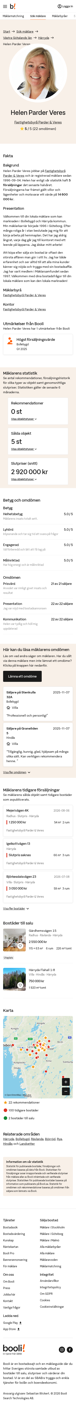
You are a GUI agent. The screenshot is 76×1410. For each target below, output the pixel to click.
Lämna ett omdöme (22, 676)
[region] (38, 1057)
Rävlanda (37, 1139)
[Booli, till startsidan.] (13, 6)
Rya (59, 1139)
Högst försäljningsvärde (36, 339)
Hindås (8, 1144)
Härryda (43, 38)
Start (6, 31)
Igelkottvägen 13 (18, 844)
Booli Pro (8, 1253)
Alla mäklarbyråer (50, 1247)
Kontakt (8, 1301)
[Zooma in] (66, 1082)
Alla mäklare (47, 1253)
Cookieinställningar (52, 1307)
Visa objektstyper (22, 419)
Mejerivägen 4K (17, 810)
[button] (37, 1045)
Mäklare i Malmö (49, 1240)
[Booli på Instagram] (62, 1350)
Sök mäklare (38, 16)
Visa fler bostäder (14, 908)
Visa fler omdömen (14, 772)
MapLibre (27, 1095)
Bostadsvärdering (14, 1234)
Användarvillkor (49, 1281)
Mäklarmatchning (13, 16)
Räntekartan (10, 1247)
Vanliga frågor (11, 1307)
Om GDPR (46, 1294)
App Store (9, 1329)
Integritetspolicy (50, 1287)
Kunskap (8, 1240)
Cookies (45, 1300)
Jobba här (9, 1294)
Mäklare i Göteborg (51, 1234)
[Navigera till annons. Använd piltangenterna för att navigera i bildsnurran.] (14, 940)
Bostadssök (10, 1227)
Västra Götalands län (17, 38)
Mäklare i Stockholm (52, 1227)
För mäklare (10, 1266)
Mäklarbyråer (60, 16)
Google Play (10, 1323)
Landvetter (27, 1144)
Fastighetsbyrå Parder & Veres (38, 122)
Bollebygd (22, 1139)
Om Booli (8, 1281)
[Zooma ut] (66, 1091)
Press (6, 1288)
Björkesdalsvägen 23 (21, 877)
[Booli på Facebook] (70, 1350)
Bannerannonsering (15, 1260)
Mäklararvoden (49, 1260)
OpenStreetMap (14, 1095)
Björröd (50, 1139)
